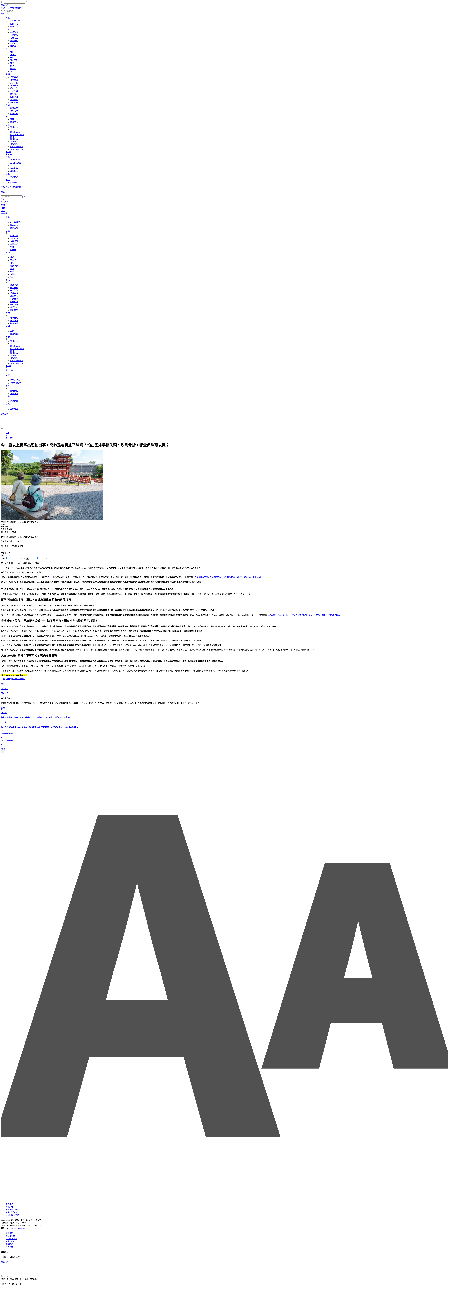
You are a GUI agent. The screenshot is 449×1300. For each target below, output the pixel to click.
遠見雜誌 (9, 1204)
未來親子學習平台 (13, 1210)
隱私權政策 (10, 1236)
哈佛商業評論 (11, 1212)
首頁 (7, 433)
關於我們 (9, 1233)
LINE (3, 749)
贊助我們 (4, 1262)
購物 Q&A (10, 1241)
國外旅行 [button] (4, 693)
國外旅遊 (9, 438)
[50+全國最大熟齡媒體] (11, 8)
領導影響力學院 (12, 1215)
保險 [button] (3, 684)
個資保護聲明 (11, 1239)
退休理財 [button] (4, 689)
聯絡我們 (9, 1244)
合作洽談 (9, 1247)
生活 (7, 436)
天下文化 (9, 1207)
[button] (224, 707)
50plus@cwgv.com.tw (18, 1228)
